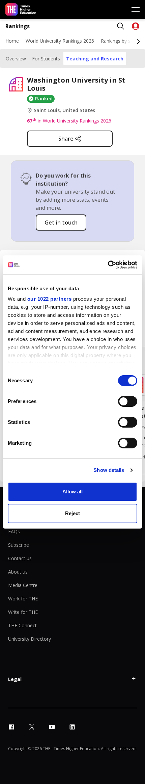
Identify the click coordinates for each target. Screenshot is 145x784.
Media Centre (22, 585)
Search (120, 26)
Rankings (17, 26)
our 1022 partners (49, 299)
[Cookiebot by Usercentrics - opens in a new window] (107, 264)
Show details (108, 470)
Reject (72, 513)
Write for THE (23, 612)
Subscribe (18, 545)
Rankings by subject (122, 41)
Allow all (72, 491)
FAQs (14, 531)
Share (66, 138)
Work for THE (23, 598)
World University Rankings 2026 (60, 41)
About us (18, 572)
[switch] (127, 401)
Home (12, 41)
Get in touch (61, 222)
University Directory (29, 639)
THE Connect (22, 625)
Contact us (20, 558)
